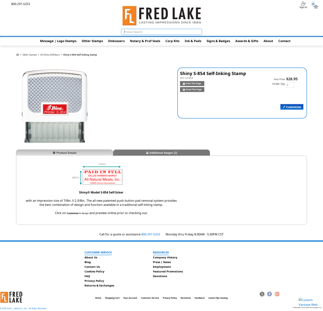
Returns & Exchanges (99, 285)
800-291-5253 (150, 234)
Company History (165, 257)
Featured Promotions (168, 271)
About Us (90, 257)
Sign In (303, 7)
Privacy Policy (94, 281)
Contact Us (92, 267)
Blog (87, 262)
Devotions (160, 276)
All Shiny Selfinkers (50, 54)
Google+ (276, 294)
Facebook (269, 294)
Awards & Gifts (246, 41)
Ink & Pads (193, 41)
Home (98, 297)
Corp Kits (172, 41)
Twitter (262, 294)
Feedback (200, 297)
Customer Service (150, 297)
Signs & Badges (218, 41)
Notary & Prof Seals (145, 41)
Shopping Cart (112, 297)
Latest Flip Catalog (218, 297)
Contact (284, 41)
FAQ (87, 276)
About (268, 41)
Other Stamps (92, 41)
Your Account (130, 297)
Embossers (116, 41)
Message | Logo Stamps (58, 41)
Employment (162, 267)
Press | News (162, 262)
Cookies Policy (94, 271)
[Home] (17, 54)
